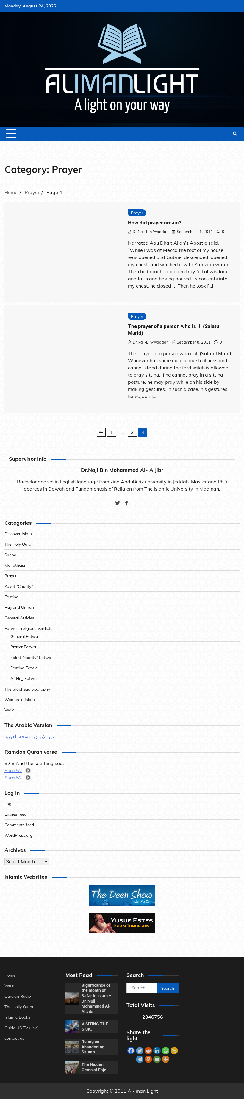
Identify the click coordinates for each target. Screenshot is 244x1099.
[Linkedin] (157, 1050)
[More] (165, 1059)
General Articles (19, 617)
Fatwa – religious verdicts (28, 628)
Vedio (9, 709)
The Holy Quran (19, 544)
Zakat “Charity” (18, 586)
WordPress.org (18, 835)
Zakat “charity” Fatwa (30, 657)
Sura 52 (13, 770)
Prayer (137, 212)
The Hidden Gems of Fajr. (94, 1067)
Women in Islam (19, 699)
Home (9, 975)
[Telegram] (139, 1059)
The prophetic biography (27, 688)
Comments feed (19, 824)
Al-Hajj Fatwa (23, 678)
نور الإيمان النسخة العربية (29, 736)
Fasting (11, 596)
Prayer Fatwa (23, 646)
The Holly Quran (19, 1006)
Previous (101, 432)
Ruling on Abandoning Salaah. (93, 1046)
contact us (14, 1038)
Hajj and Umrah (19, 607)
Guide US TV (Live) (21, 1027)
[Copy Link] (174, 1050)
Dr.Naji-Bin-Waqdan (150, 231)
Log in (10, 803)
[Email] (157, 1059)
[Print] (148, 1059)
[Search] (235, 133)
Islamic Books (17, 1017)
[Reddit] (148, 1050)
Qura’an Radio (17, 996)
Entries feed (15, 814)
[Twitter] (139, 1050)
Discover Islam (18, 533)
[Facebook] (131, 1050)
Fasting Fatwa (24, 667)
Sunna (10, 554)
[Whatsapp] (165, 1050)
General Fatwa (24, 636)
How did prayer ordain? (154, 223)
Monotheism (16, 565)
